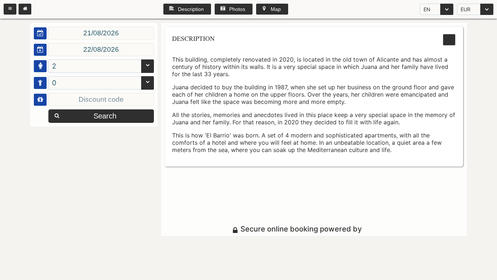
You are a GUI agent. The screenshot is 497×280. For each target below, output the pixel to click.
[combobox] (436, 9)
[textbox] (101, 33)
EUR (465, 9)
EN (427, 9)
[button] (10, 9)
